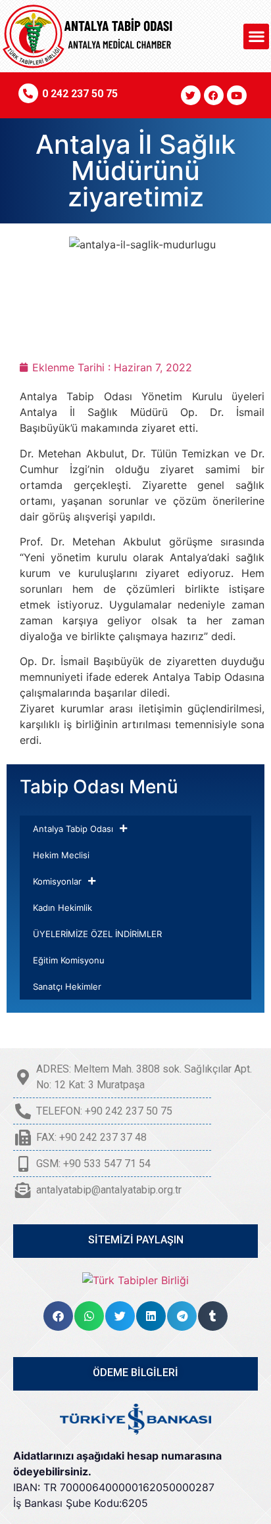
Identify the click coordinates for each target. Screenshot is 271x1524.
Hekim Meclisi (61, 855)
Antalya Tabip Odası (73, 828)
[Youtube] (237, 95)
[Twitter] (191, 95)
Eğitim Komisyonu (69, 960)
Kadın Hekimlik (62, 907)
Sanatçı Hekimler (67, 986)
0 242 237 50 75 (80, 93)
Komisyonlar (57, 881)
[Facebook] (214, 95)
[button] (256, 36)
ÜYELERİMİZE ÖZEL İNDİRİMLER (97, 934)
